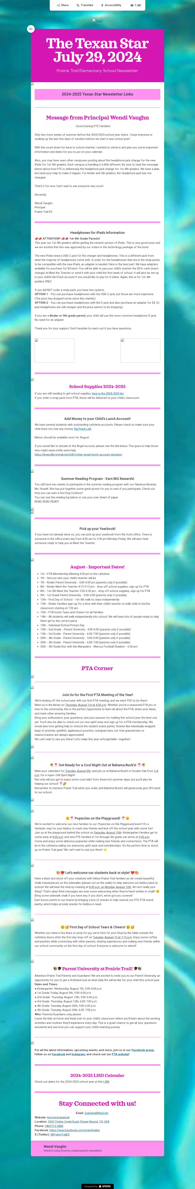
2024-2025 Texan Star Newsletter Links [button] (97, 94)
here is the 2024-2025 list (108, 393)
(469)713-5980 (54, 1126)
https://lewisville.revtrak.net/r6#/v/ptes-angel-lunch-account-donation (78, 454)
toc (31, 29)
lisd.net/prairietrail (58, 1117)
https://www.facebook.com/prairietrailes (75, 1130)
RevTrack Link (82, 429)
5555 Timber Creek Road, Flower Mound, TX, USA (78, 1121)
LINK (106, 1081)
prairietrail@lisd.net (96, 1113)
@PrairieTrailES (60, 1134)
